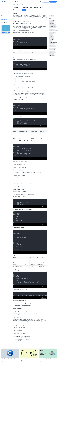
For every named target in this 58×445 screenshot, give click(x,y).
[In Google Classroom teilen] (53, 15)
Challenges (12, 1)
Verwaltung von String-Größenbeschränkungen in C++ (23, 336)
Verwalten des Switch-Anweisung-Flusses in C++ (22, 337)
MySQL (51, 48)
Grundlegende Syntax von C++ (19, 329)
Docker (52, 33)
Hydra (54, 45)
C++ (22, 4)
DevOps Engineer (52, 23)
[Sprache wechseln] (43, 2)
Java (53, 52)
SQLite (50, 51)
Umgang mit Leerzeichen (4, 19)
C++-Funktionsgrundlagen (18, 330)
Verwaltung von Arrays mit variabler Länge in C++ (22, 334)
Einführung (3, 15)
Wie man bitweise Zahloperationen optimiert (21, 339)
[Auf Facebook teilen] (51, 15)
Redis (50, 49)
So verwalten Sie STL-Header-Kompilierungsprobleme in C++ (24, 340)
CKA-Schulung (51, 36)
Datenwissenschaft (52, 55)
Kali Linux (55, 26)
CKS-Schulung (51, 39)
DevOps (53, 20)
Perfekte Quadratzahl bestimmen (19, 327)
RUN (43, 47)
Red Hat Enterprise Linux (53, 27)
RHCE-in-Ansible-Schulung (53, 42)
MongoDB (53, 49)
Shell (55, 32)
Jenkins (51, 43)
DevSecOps (51, 26)
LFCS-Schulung (52, 32)
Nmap (53, 43)
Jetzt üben (24, 9)
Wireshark (51, 45)
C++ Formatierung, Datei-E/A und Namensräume (22, 331)
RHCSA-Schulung (52, 29)
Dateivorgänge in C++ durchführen (19, 333)
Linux (50, 20)
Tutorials (18, 4)
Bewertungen (17, 1)
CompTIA (51, 46)
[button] (43, 2)
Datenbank (54, 46)
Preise (22, 1)
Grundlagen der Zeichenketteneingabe (4, 17)
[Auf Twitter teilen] (49, 15)
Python (53, 51)
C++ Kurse (31, 346)
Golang (51, 52)
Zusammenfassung (4, 22)
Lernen (8, 1)
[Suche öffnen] (41, 2)
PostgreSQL (54, 48)
